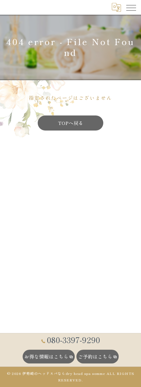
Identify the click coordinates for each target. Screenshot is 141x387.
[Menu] (130, 7)
